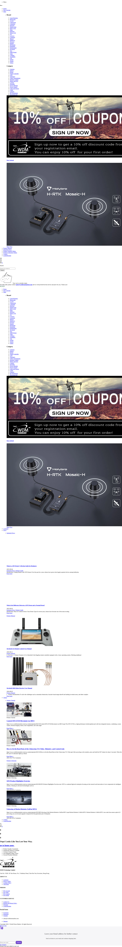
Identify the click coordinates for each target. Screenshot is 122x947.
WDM (11, 59)
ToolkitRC (13, 57)
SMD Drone (13, 52)
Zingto (11, 61)
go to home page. (7, 845)
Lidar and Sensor (14, 88)
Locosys (12, 36)
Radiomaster (13, 48)
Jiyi (11, 34)
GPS (11, 75)
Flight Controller (14, 73)
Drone (11, 72)
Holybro (12, 25)
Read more (9, 573)
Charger (12, 91)
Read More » (10, 728)
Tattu (11, 54)
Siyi (11, 51)
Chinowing (13, 22)
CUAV (12, 21)
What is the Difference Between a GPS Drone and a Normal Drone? (26, 605)
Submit (19, 942)
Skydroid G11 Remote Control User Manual (19, 648)
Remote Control (14, 79)
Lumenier (12, 37)
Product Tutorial (11, 700)
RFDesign (12, 45)
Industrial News (11, 533)
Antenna (12, 69)
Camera (12, 82)
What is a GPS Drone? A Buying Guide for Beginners (22, 566)
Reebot (12, 43)
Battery (12, 70)
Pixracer (12, 42)
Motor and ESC (14, 81)
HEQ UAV (13, 28)
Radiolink (12, 46)
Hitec (11, 30)
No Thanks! (3, 944)
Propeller (12, 84)
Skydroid (12, 49)
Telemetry (12, 76)
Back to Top (3, 925)
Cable (11, 90)
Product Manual (11, 616)
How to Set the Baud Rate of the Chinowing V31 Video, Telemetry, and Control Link (35, 749)
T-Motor (12, 55)
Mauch (12, 39)
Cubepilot (12, 24)
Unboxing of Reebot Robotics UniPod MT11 (22, 809)
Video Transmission (15, 78)
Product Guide (19, 570)
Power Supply (13, 87)
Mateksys (12, 40)
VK (11, 58)
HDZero (12, 31)
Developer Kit (13, 94)
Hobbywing (13, 27)
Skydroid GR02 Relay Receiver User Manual (19, 688)
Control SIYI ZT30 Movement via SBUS (20, 721)
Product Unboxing (11, 760)
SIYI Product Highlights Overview (18, 781)
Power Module (14, 85)
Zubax (11, 62)
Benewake (13, 19)
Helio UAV (13, 33)
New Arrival (10, 160)
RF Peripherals (14, 93)
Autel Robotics (14, 18)
